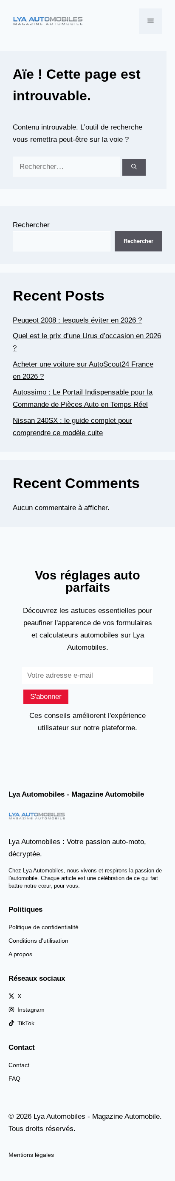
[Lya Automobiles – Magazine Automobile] (49, 21)
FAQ (14, 1078)
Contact (18, 1065)
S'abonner (46, 697)
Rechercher (31, 225)
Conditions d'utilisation (38, 940)
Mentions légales (31, 1154)
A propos (20, 954)
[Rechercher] (134, 167)
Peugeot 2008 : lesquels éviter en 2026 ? (77, 320)
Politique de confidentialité (43, 927)
